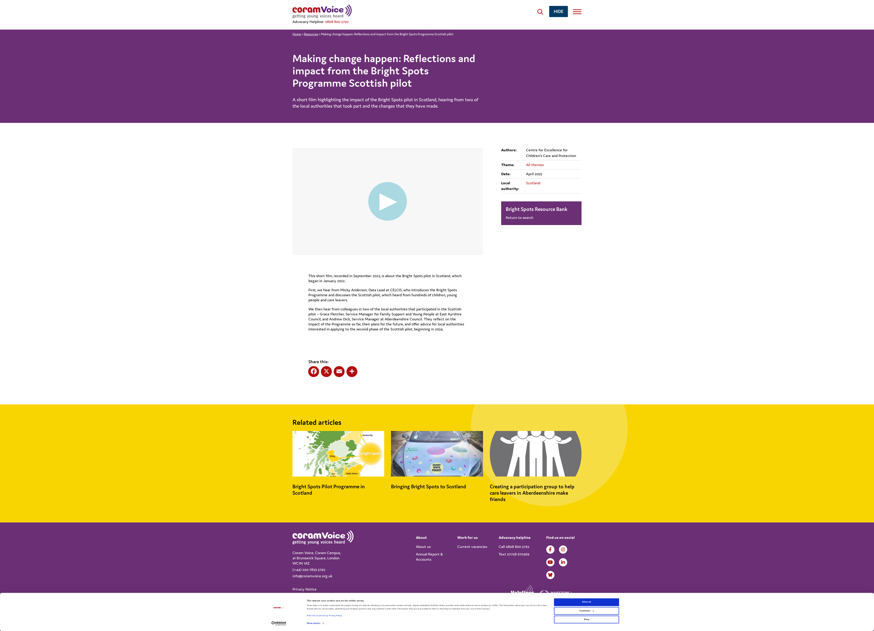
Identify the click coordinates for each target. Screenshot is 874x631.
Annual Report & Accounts (429, 557)
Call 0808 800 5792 (514, 546)
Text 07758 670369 (514, 554)
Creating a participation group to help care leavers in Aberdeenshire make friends (532, 492)
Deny (586, 619)
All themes (535, 164)
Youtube (550, 562)
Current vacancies (472, 546)
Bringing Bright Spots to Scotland (428, 486)
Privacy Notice (304, 589)
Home (296, 34)
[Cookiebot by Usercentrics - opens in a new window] (279, 623)
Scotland (533, 182)
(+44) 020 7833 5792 (308, 569)
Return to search (519, 217)
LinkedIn (563, 562)
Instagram (563, 549)
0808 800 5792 (337, 21)
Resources (311, 34)
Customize (584, 611)
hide (558, 11)
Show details (313, 623)
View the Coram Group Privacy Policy (324, 615)
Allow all (586, 602)
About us (423, 546)
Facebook (550, 549)
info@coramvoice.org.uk (312, 575)
